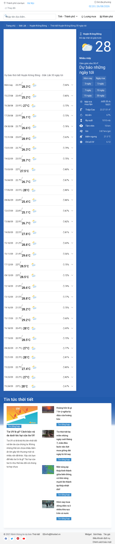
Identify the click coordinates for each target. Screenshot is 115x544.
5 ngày (100, 83)
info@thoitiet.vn (52, 534)
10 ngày (100, 90)
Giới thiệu (97, 534)
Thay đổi (11, 8)
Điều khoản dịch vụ (101, 538)
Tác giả (106, 534)
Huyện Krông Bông (38, 26)
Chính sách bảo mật (102, 542)
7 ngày (88, 90)
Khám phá (107, 16)
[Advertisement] (38, 50)
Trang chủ (10, 26)
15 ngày (88, 95)
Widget (88, 534)
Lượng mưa (89, 16)
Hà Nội (30, 3)
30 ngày (100, 95)
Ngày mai (100, 78)
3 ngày (88, 83)
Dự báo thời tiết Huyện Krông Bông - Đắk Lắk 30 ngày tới (33, 75)
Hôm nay (88, 78)
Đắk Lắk (22, 26)
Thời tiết (36, 534)
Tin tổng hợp (14, 426)
